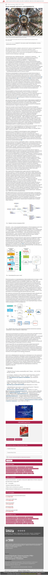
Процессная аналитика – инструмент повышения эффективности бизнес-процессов (24, 479)
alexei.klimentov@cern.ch (11, 396)
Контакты (31, 533)
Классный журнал (10, 558)
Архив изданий (10, 534)
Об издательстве (8, 533)
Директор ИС (9, 557)
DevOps (29, 473)
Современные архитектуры (11, 468)
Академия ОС (17, 43)
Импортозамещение (29, 471)
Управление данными (16, 562)
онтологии (38, 43)
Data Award (7, 562)
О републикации (37, 533)
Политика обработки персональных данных (22, 534)
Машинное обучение (27, 470)
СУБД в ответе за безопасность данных (14, 487)
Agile (33, 473)
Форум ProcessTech (10, 502)
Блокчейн (25, 473)
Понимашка (19, 558)
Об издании (14, 533)
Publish (25, 557)
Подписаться (19, 439)
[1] (41, 76)
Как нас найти (26, 533)
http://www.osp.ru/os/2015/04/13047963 (15, 384)
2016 (20, 4)
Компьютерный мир (11, 555)
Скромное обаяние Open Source (13, 485)
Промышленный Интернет (23, 468)
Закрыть (39, 573)
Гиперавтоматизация (10, 473)
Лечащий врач (18, 557)
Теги (6, 534)
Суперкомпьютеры (21, 467)
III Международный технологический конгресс (16, 495)
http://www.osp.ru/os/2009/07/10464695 (15, 389)
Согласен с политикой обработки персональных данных (19, 457)
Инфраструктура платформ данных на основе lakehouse (18, 488)
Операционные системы (11, 470)
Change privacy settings (35, 534)
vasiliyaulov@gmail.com (14, 392)
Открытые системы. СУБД (13, 4)
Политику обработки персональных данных (29, 573)
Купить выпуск (10, 439)
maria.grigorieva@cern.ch (21, 391)
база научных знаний (24, 43)
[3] (21, 140)
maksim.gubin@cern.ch (22, 393)
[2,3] (30, 78)
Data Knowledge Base (32, 43)
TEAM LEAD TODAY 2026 (11, 499)
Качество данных (14, 563)
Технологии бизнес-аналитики (30, 562)
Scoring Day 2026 (9, 506)
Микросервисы (20, 470)
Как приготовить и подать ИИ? (12, 481)
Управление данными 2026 (12, 510)
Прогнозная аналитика (33, 468)
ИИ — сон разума (9, 483)
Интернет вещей (20, 471)
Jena (23, 243)
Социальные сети (29, 467)
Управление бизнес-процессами (12, 564)
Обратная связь (20, 533)
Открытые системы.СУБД (25, 555)
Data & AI (7, 563)
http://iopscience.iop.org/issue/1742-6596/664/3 (19, 377)
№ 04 (23, 4)
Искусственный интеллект (11, 471)
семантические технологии (11, 44)
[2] (17, 98)
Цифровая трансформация (11, 467)
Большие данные (18, 473)
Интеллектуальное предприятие (26, 563)
